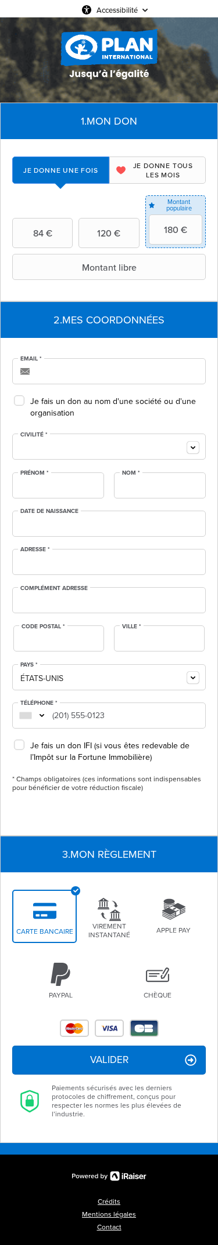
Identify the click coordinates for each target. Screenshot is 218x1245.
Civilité (34, 434)
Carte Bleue (144, 1028)
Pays (29, 664)
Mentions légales (109, 1214)
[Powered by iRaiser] (109, 1176)
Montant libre (109, 267)
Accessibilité (117, 10)
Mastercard (74, 1028)
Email (31, 358)
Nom (131, 472)
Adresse (35, 549)
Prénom (34, 472)
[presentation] (61, 170)
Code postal (43, 626)
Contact (109, 1227)
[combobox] (109, 447)
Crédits (109, 1201)
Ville (131, 626)
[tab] (60, 170)
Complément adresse (54, 588)
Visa (109, 1028)
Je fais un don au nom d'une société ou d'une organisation (113, 407)
